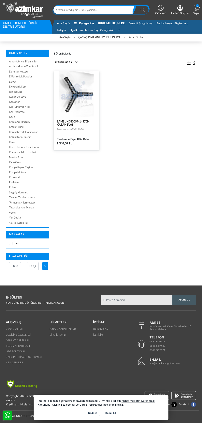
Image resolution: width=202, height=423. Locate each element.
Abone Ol (184, 299)
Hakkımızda (100, 329)
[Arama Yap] (143, 10)
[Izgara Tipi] (189, 61)
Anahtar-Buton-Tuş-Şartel (23, 66)
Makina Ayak (16, 157)
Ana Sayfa (63, 23)
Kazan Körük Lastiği (20, 137)
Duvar (12, 82)
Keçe (12, 142)
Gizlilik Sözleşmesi (18, 334)
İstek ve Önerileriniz (63, 329)
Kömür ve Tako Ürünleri (22, 152)
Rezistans (14, 182)
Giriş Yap (160, 13)
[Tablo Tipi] (194, 61)
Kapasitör (14, 102)
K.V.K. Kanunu (14, 329)
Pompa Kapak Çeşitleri (21, 167)
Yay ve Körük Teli (18, 223)
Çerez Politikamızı (90, 404)
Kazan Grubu (16, 127)
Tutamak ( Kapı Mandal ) (22, 207)
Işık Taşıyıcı (15, 92)
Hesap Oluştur (180, 13)
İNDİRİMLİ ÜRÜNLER (111, 23)
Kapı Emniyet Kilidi (19, 107)
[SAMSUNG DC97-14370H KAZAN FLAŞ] (77, 93)
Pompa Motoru (17, 172)
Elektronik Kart (17, 87)
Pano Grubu (15, 162)
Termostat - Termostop (22, 203)
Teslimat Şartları (18, 345)
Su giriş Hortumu (18, 192)
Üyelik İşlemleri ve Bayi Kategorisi (91, 30)
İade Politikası (15, 351)
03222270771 (157, 350)
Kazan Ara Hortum (19, 122)
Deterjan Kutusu (18, 72)
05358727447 (157, 345)
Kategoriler (86, 23)
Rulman (13, 187)
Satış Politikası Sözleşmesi (24, 356)
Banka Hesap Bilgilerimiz (172, 23)
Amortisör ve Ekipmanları (23, 61)
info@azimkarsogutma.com (165, 363)
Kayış (12, 117)
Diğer (17, 243)
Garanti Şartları (17, 340)
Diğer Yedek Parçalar (20, 76)
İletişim (61, 30)
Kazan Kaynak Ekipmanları (23, 132)
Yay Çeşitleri (16, 218)
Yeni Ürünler (14, 362)
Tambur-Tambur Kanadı (22, 197)
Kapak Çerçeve (17, 97)
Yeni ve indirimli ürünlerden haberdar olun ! (35, 302)
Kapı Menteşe (17, 112)
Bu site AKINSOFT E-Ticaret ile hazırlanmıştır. (30, 415)
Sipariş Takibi (58, 334)
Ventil (12, 213)
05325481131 (157, 341)
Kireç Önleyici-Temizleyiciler (25, 147)
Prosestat (14, 177)
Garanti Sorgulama (140, 23)
